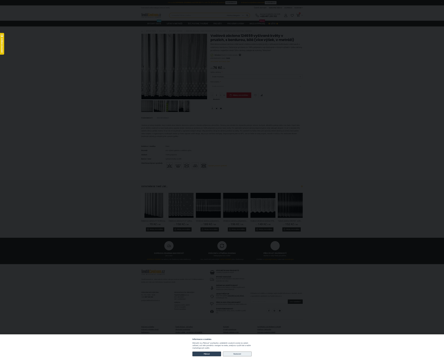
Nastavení (237, 354)
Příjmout (207, 354)
